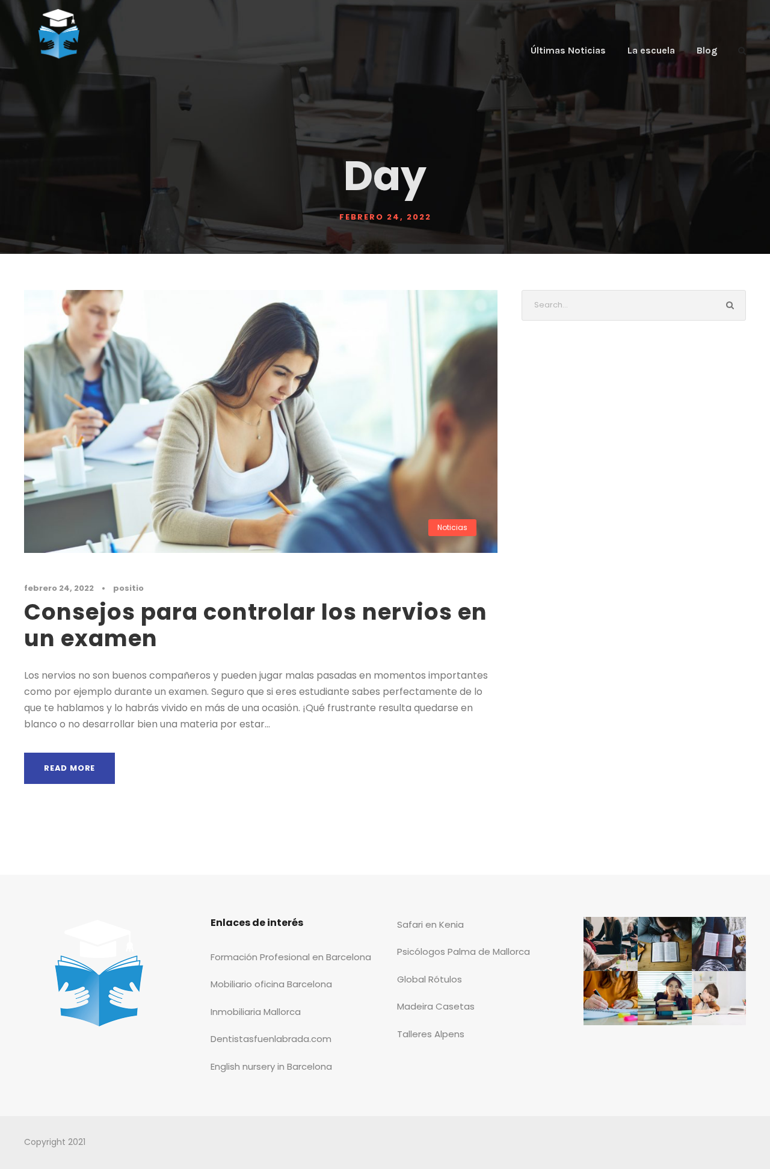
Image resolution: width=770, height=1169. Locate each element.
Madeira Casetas (436, 1006)
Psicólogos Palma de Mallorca (463, 951)
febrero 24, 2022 (59, 588)
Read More (69, 768)
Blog (707, 50)
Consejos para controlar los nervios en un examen (255, 625)
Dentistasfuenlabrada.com (271, 1038)
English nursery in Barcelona (271, 1066)
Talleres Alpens (430, 1034)
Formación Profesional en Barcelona (291, 957)
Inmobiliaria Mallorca (256, 1011)
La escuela (651, 50)
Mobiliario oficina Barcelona (271, 984)
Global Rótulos (429, 979)
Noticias (452, 527)
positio (128, 588)
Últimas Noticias (568, 50)
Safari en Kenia (430, 924)
